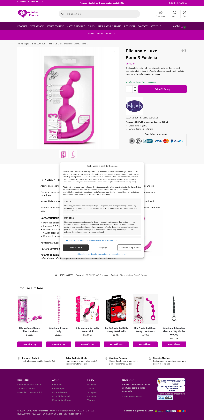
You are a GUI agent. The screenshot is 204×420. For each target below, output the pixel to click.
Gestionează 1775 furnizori (76, 240)
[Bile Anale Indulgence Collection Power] (182, 50)
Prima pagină (23, 43)
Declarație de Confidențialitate (109, 254)
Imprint (125, 254)
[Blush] (134, 106)
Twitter (90, 388)
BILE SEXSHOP (38, 43)
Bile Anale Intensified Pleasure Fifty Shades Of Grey (174, 331)
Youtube (91, 400)
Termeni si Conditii (26, 388)
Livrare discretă (59, 392)
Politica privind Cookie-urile (86, 254)
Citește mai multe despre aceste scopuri (102, 240)
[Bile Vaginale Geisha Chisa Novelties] (29, 309)
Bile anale (53, 43)
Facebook (91, 384)
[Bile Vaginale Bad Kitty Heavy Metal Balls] (116, 309)
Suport (174, 16)
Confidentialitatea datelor (29, 384)
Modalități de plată (61, 396)
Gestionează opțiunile (129, 247)
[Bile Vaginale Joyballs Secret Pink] (87, 309)
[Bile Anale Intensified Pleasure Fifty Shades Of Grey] (174, 309)
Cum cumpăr (58, 388)
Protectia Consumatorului (29, 392)
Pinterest (91, 396)
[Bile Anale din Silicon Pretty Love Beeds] (145, 309)
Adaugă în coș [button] (29, 344)
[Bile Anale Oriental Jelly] (58, 309)
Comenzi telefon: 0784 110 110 (102, 33)
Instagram (92, 392)
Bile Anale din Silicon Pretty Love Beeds (145, 329)
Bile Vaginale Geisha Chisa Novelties (29, 329)
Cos (184, 16)
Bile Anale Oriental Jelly (58, 329)
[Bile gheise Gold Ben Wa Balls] (185, 50)
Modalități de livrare (61, 400)
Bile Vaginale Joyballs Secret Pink (87, 329)
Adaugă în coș (162, 89)
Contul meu (161, 16)
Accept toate (76, 247)
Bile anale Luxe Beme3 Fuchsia (133, 275)
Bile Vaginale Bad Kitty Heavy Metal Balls (116, 329)
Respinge (103, 247)
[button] (179, 26)
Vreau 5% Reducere (132, 396)
